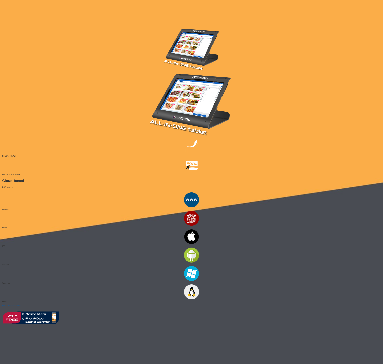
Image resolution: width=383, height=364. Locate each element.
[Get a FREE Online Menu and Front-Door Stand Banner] (30, 324)
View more (16, 306)
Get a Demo (7, 306)
